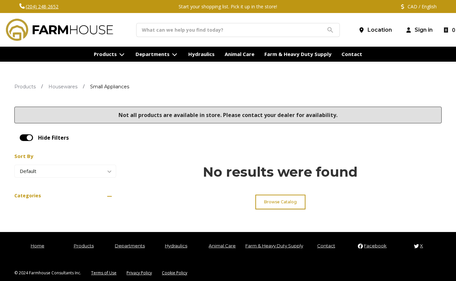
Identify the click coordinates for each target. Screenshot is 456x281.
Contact (326, 245)
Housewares (62, 87)
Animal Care (222, 245)
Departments (130, 245)
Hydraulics (176, 245)
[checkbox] (26, 137)
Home (37, 245)
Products (25, 87)
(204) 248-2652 (42, 6)
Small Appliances (109, 87)
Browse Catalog (280, 201)
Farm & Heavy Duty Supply (274, 245)
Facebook (375, 245)
